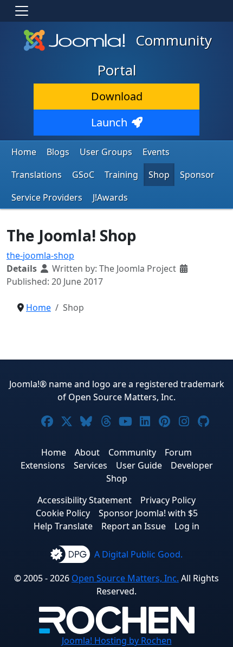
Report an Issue (133, 526)
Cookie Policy (63, 513)
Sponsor (197, 175)
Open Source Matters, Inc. (125, 578)
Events (156, 152)
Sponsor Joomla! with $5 (148, 513)
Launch (109, 122)
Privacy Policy (168, 500)
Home (23, 152)
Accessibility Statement (84, 500)
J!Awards (110, 197)
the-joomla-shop (40, 255)
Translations (36, 175)
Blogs (58, 152)
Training (121, 175)
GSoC (83, 175)
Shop (159, 175)
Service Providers (46, 197)
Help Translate (63, 526)
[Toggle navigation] (22, 11)
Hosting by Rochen (117, 640)
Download (117, 96)
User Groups (106, 152)
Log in (186, 526)
